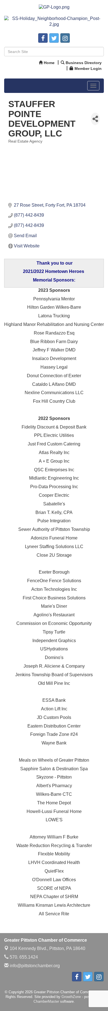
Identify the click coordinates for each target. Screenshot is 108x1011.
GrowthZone (71, 997)
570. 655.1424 (23, 957)
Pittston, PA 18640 (47, 948)
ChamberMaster (46, 1001)
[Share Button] (95, 119)
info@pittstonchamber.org (34, 965)
